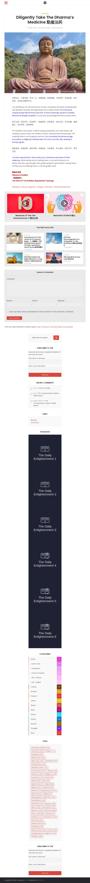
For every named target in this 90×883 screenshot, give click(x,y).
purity (50, 813)
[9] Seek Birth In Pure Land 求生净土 (72, 258)
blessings (38, 761)
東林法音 (34, 420)
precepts (51, 810)
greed (37, 787)
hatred (48, 787)
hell (35, 790)
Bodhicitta (52, 761)
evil (50, 777)
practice (37, 810)
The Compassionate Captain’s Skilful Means (44, 403)
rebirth (37, 817)
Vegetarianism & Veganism (44, 833)
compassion (39, 771)
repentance (51, 817)
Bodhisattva (39, 764)
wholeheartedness (62, 187)
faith (36, 781)
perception (49, 807)
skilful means (39, 823)
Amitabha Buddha (41, 748)
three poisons (39, 830)
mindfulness (39, 800)
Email (35, 300)
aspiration (38, 754)
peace (36, 807)
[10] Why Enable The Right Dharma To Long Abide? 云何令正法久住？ (33, 259)
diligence (17, 187)
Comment (11, 279)
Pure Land (38, 813)
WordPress (40, 880)
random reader (45, 28)
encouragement (29, 187)
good (50, 784)
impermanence (49, 790)
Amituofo (38, 751)
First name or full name (37, 358)
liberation (50, 797)
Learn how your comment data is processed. (55, 327)
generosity (38, 784)
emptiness (38, 777)
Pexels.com (80, 91)
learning (37, 797)
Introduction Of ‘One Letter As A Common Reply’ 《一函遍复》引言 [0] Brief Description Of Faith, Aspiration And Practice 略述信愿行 (33, 242)
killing (48, 794)
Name (10, 300)
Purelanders (35, 422)
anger (51, 751)
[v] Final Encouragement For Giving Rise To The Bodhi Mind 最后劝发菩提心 (73, 241)
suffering (38, 827)
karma (37, 794)
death (53, 771)
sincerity (37, 820)
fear (46, 781)
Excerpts (45, 13)
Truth (53, 830)
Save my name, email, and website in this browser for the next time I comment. (41, 311)
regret (41, 187)
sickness (49, 187)
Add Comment (57, 28)
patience (50, 804)
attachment (39, 757)
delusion (38, 774)
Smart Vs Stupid (44, 388)
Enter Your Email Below (37, 366)
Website (61, 300)
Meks (26, 880)
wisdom (37, 836)
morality (37, 804)
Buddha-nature (40, 767)
